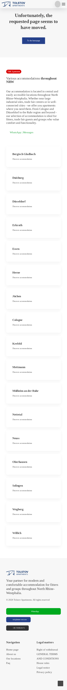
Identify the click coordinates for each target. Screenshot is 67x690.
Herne (16, 272)
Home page (12, 649)
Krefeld (17, 343)
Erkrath (17, 225)
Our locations (13, 658)
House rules (43, 663)
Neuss (15, 438)
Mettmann (18, 367)
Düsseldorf (19, 201)
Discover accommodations (22, 159)
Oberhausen (19, 462)
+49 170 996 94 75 (19, 628)
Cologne (17, 320)
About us (11, 654)
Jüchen (16, 296)
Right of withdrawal (47, 649)
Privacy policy (44, 672)
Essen (15, 248)
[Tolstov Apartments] (13, 4)
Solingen (17, 485)
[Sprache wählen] (57, 4)
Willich (16, 533)
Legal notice (43, 667)
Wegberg (18, 509)
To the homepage (33, 41)
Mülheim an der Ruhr (25, 390)
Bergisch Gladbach (23, 154)
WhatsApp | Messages (21, 132)
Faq (8, 663)
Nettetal (17, 414)
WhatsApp (35, 611)
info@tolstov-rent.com (19, 619)
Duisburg (18, 177)
